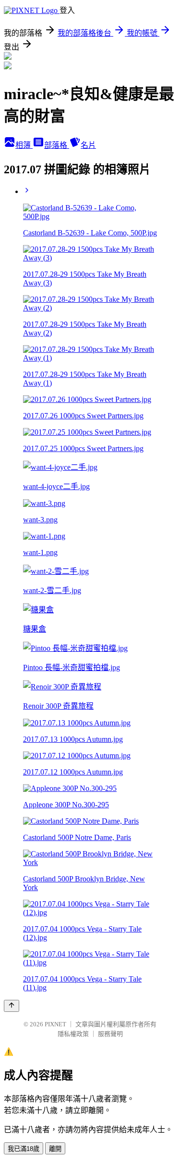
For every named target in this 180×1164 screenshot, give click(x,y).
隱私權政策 (73, 1033)
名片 (88, 145)
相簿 (24, 145)
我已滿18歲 (23, 1148)
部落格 (56, 145)
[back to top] (11, 1006)
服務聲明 (110, 1033)
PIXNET (55, 1024)
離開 (55, 1148)
